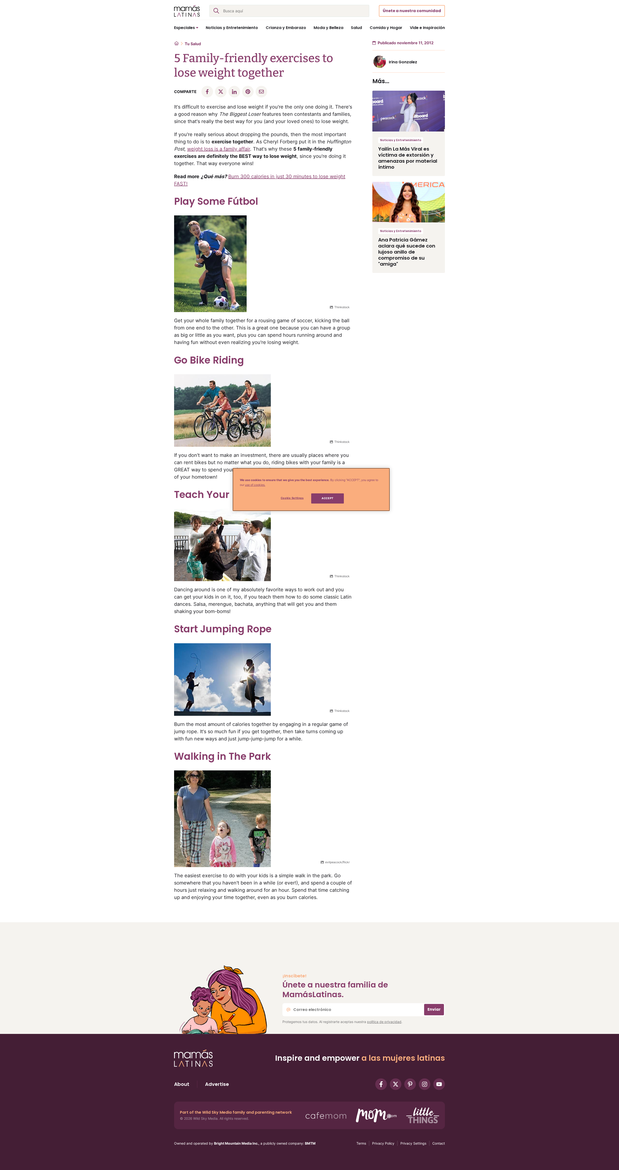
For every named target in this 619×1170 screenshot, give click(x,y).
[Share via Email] (261, 91)
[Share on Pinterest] (248, 91)
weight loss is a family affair (218, 149)
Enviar (434, 1009)
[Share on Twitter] (221, 91)
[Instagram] (424, 1084)
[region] (311, 489)
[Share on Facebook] (207, 91)
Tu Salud (193, 43)
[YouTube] (439, 1084)
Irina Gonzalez (403, 62)
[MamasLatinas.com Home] (187, 11)
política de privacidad (384, 1022)
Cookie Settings (292, 498)
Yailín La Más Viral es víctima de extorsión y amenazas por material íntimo (407, 158)
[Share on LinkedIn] (234, 91)
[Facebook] (381, 1084)
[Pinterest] (410, 1084)
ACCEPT (327, 498)
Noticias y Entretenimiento (400, 140)
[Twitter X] (395, 1084)
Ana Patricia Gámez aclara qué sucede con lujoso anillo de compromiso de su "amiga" (406, 251)
